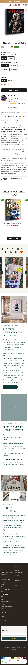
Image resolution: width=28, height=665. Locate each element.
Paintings (3, 577)
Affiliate (3, 586)
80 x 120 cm (21, 65)
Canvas (4, 58)
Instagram (3, 620)
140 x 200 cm (5, 73)
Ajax (2, 596)
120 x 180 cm (14, 69)
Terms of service (5, 589)
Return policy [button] (10, 387)
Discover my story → (13, 107)
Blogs (2, 591)
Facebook (3, 616)
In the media (4, 594)
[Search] (23, 5)
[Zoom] (25, 10)
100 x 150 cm (5, 69)
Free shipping (6, 183)
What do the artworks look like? (9, 54)
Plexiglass (11, 58)
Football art (18, 580)
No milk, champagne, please (12, 223)
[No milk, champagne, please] (12, 209)
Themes (17, 570)
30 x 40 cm (5, 65)
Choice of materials (6, 579)
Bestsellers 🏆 (18, 572)
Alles (16, 585)
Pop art (17, 583)
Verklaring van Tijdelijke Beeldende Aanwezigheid (6, 606)
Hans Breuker (14, 5)
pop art (3, 599)
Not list (4, 80)
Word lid (14, 638)
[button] (2, 272)
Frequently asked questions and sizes (11, 179)
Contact (3, 570)
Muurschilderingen (6, 601)
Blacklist (10, 80)
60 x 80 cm (13, 65)
